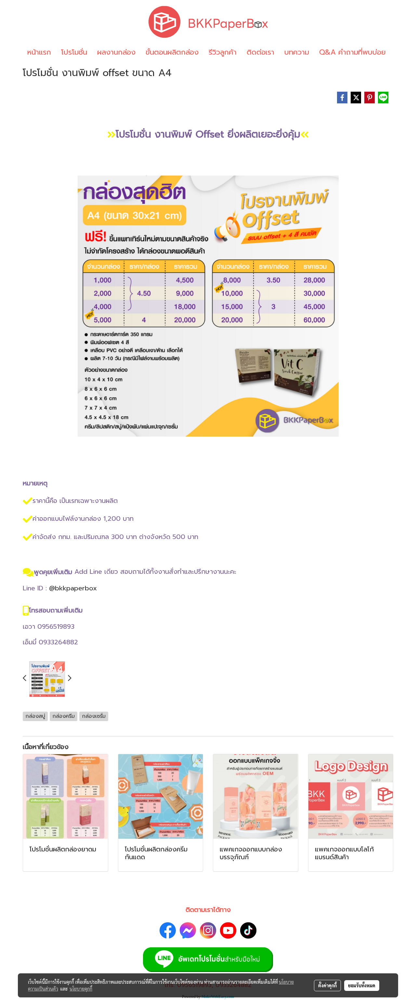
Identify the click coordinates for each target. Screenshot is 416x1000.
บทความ (296, 52)
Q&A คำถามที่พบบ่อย (352, 52)
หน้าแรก (39, 52)
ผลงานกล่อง (116, 52)
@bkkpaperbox (73, 588)
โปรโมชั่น (74, 52)
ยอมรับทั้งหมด (361, 985)
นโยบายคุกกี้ (81, 989)
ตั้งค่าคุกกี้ (327, 985)
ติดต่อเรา (260, 52)
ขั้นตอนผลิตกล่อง (172, 52)
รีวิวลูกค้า (223, 52)
